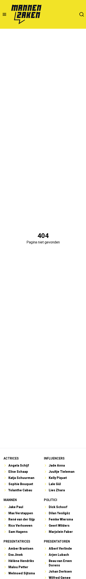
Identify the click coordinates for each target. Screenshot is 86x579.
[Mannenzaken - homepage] (26, 14)
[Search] (81, 14)
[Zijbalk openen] (4, 14)
